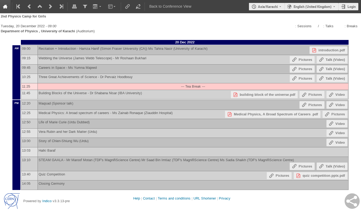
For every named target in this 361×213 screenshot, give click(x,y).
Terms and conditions (174, 198)
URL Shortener (204, 198)
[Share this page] (352, 201)
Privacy (224, 198)
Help (136, 198)
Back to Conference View (170, 6)
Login (352, 6)
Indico (47, 201)
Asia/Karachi (268, 6)
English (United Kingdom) (313, 6)
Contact (149, 198)
